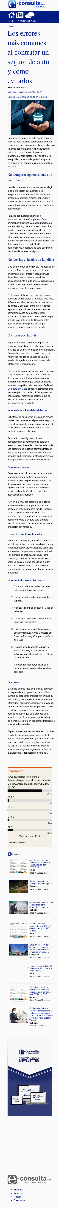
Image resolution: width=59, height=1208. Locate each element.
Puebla (17, 1196)
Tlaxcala (18, 1189)
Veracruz (18, 1193)
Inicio (12, 15)
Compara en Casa (37, 219)
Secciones (20, 15)
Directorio (19, 1200)
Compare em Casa (17, 388)
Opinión (29, 15)
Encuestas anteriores (17, 843)
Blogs (36, 15)
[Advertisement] (31, 1140)
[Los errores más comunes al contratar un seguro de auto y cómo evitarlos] (33, 134)
